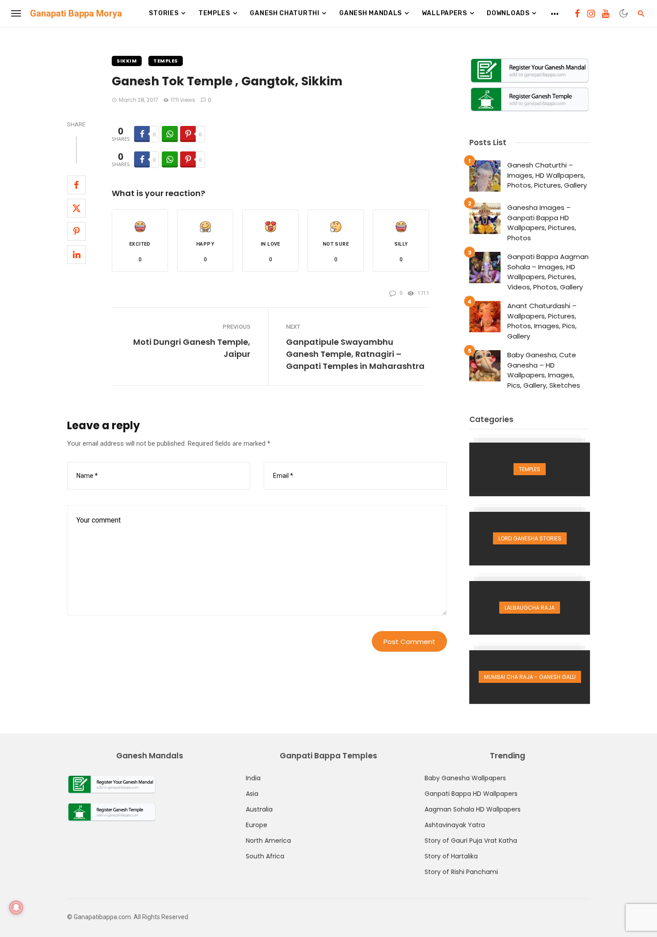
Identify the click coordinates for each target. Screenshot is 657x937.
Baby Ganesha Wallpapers (465, 778)
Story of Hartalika (451, 856)
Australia (259, 809)
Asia (252, 793)
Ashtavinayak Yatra (455, 824)
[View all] (529, 469)
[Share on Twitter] (76, 208)
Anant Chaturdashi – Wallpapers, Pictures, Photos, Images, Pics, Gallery (542, 321)
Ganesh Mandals (370, 13)
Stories (163, 13)
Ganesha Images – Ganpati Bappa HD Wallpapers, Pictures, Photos (541, 223)
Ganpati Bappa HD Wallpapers (471, 793)
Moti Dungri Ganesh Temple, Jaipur (191, 348)
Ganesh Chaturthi (284, 13)
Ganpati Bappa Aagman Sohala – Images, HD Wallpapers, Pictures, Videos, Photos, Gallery (548, 272)
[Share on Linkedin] (76, 254)
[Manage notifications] (16, 907)
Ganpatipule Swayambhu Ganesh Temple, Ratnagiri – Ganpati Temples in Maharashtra (355, 354)
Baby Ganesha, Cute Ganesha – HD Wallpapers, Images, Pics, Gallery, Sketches (543, 370)
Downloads (508, 13)
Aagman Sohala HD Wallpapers (473, 809)
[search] (641, 13)
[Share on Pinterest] (76, 231)
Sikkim (127, 60)
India (253, 778)
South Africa (265, 856)
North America (268, 840)
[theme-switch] (623, 13)
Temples (214, 13)
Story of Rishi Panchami (461, 871)
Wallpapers (444, 13)
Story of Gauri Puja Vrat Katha (471, 840)
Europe (256, 824)
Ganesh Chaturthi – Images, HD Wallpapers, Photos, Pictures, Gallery (547, 175)
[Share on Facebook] (76, 185)
